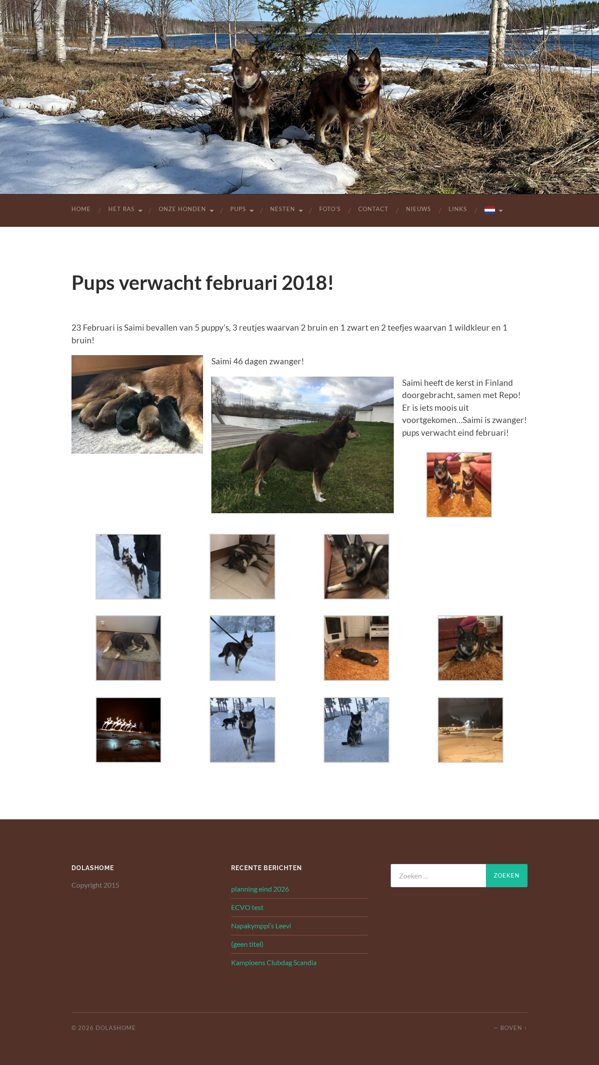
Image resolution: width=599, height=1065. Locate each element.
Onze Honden (182, 208)
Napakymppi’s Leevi (261, 925)
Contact (373, 208)
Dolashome (116, 1027)
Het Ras (121, 208)
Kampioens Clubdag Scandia (274, 962)
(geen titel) (247, 944)
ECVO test (247, 907)
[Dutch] (493, 210)
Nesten (282, 208)
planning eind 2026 (260, 889)
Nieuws (418, 208)
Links (458, 208)
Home (81, 208)
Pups (238, 208)
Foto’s (330, 208)
